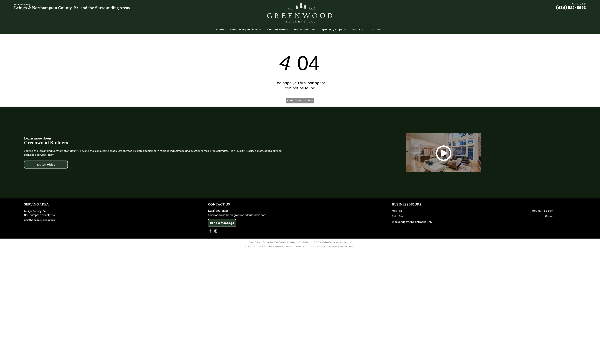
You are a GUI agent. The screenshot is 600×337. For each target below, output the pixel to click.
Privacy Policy (254, 242)
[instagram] (215, 231)
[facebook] (210, 231)
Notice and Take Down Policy (316, 242)
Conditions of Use (295, 242)
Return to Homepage (300, 100)
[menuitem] (220, 29)
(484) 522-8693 (571, 7)
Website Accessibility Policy (340, 242)
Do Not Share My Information (275, 242)
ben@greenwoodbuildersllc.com (246, 215)
